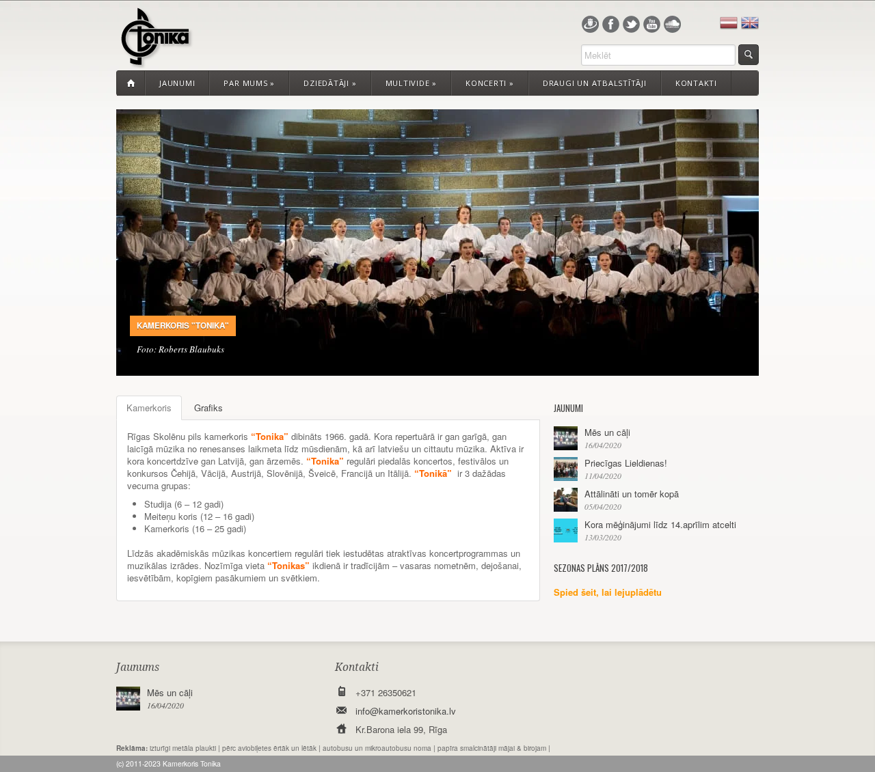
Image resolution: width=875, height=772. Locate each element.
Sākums (131, 83)
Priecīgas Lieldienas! (625, 462)
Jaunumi (177, 83)
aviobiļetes (254, 748)
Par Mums (249, 83)
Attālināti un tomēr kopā (631, 493)
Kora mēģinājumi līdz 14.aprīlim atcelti (660, 524)
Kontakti (696, 83)
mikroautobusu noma (398, 748)
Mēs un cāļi (607, 432)
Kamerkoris (149, 407)
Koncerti (490, 83)
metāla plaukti (194, 748)
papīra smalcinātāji (467, 748)
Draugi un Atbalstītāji (595, 83)
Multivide (412, 83)
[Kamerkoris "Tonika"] (154, 59)
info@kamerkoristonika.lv (405, 710)
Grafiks (208, 407)
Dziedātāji (330, 83)
